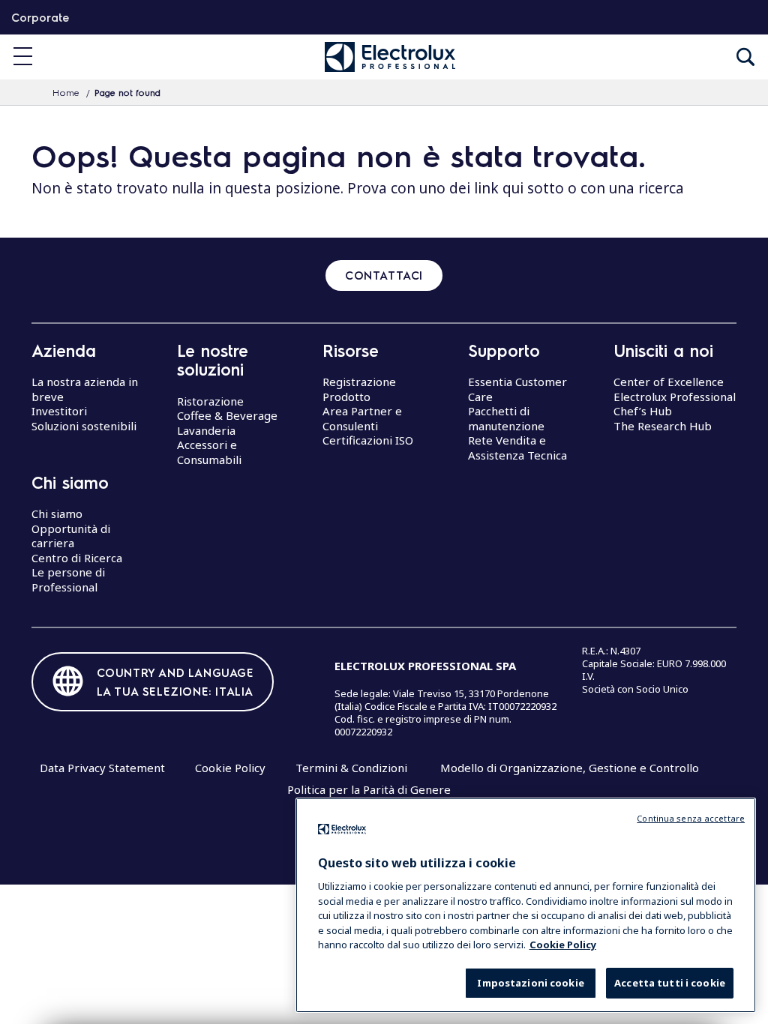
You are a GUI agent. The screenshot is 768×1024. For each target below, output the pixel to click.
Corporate (40, 17)
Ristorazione (210, 401)
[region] (526, 905)
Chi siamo (57, 513)
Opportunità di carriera (71, 536)
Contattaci (384, 275)
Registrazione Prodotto (359, 389)
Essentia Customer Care (517, 389)
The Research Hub (663, 425)
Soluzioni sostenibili (84, 425)
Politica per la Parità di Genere (369, 789)
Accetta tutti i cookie (669, 983)
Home (66, 92)
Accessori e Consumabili (209, 452)
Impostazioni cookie (530, 983)
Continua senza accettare (691, 818)
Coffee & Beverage (227, 415)
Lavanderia (206, 430)
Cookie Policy (230, 767)
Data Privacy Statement (102, 767)
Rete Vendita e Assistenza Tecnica (517, 448)
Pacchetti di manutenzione (506, 418)
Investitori (59, 410)
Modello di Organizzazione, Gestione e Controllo (569, 767)
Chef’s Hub (643, 410)
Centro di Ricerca (77, 557)
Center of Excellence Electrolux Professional (675, 389)
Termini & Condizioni (351, 767)
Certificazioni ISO (367, 440)
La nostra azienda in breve (85, 389)
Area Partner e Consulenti (362, 418)
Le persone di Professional (68, 579)
